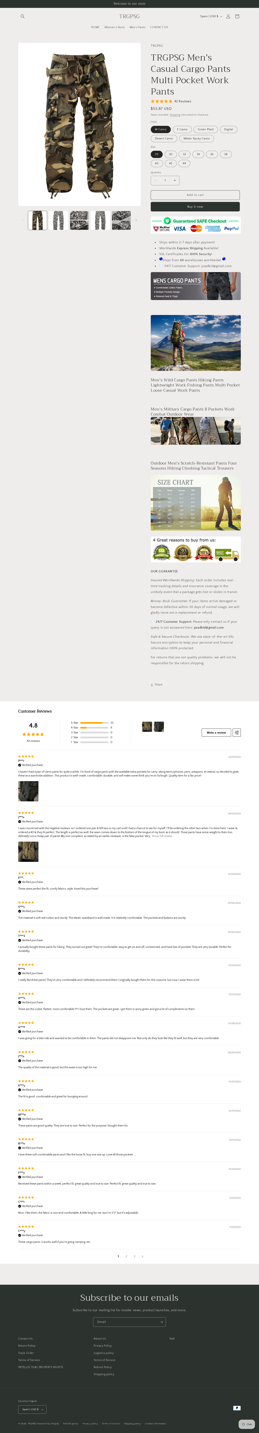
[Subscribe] (161, 1322)
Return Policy (27, 1345)
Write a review (216, 732)
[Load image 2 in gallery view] (58, 220)
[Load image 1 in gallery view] (37, 220)
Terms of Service (29, 1360)
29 (156, 154)
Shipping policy (104, 1374)
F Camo (182, 129)
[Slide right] (136, 220)
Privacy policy (90, 1423)
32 (184, 154)
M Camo (161, 129)
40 (157, 163)
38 (226, 154)
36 (212, 154)
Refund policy (71, 1423)
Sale (172, 1338)
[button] (22, 16)
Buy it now (195, 206)
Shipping (175, 114)
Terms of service (111, 1423)
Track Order (26, 1353)
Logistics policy (104, 1353)
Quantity (156, 172)
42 (170, 163)
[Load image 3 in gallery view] (79, 220)
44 (184, 163)
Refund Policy (103, 1367)
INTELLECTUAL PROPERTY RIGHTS (40, 1367)
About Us (100, 1338)
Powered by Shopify (48, 1423)
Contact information (155, 1423)
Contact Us (25, 1338)
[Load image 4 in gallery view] (100, 220)
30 (171, 154)
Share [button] (158, 684)
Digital (228, 129)
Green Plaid (206, 129)
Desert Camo (164, 138)
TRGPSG (32, 1423)
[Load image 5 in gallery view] (121, 220)
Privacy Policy (103, 1345)
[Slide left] (22, 220)
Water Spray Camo (197, 138)
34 (198, 154)
